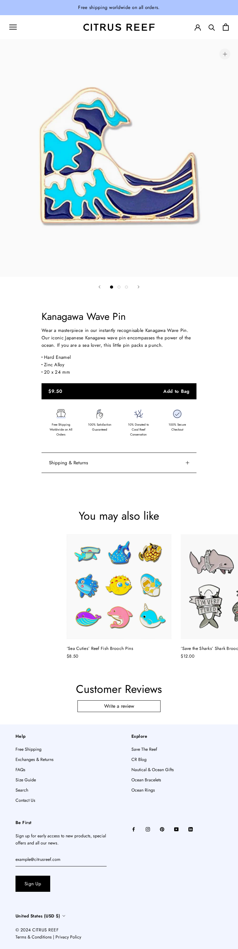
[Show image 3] (126, 287)
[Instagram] (148, 828)
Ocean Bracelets (146, 780)
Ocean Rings (143, 790)
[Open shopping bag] (226, 27)
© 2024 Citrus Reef (37, 930)
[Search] (212, 27)
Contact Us (25, 800)
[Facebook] (133, 828)
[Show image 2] (119, 287)
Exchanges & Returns (34, 759)
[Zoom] (224, 54)
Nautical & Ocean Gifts (152, 769)
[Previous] (99, 287)
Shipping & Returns (68, 462)
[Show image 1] (111, 287)
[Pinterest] (162, 828)
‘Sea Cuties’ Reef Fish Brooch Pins (100, 648)
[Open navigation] (13, 27)
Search (21, 790)
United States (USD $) (37, 916)
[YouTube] (176, 828)
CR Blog (139, 759)
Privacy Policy (68, 937)
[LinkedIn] (190, 828)
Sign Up (32, 883)
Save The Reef (144, 749)
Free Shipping (28, 749)
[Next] (138, 287)
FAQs (20, 769)
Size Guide (25, 780)
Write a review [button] (119, 706)
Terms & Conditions (33, 937)
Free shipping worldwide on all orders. (119, 7)
